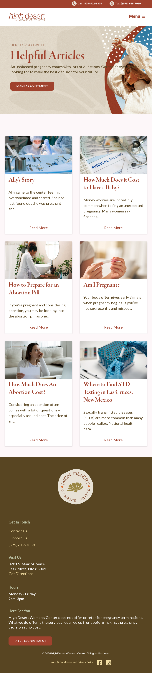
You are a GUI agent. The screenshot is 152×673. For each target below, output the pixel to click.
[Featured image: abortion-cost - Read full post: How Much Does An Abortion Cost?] (38, 360)
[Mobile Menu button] (140, 17)
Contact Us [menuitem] (18, 531)
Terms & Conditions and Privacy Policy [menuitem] (71, 662)
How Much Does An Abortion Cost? (32, 388)
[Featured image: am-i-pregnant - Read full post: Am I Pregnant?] (113, 260)
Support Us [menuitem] (18, 538)
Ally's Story (21, 180)
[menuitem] (87, 4)
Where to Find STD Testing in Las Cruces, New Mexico (108, 392)
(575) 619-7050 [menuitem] (22, 545)
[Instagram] (107, 663)
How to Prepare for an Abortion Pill (34, 289)
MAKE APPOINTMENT (30, 641)
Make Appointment (32, 86)
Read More (38, 227)
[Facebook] (99, 663)
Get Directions (21, 573)
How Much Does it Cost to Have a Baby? (111, 184)
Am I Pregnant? (101, 285)
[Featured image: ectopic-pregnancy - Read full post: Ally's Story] (38, 155)
